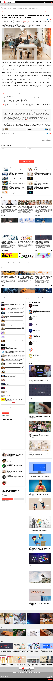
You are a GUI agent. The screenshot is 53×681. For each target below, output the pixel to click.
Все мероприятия (40, 360)
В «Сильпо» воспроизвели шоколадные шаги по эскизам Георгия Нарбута (15, 391)
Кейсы (1, 641)
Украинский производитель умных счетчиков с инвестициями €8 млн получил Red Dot (15, 395)
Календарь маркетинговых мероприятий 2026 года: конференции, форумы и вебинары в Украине (15, 352)
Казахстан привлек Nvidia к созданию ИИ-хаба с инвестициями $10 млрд (10, 433)
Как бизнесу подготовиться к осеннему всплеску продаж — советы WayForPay (14, 367)
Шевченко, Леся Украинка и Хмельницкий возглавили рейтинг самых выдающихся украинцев (14, 328)
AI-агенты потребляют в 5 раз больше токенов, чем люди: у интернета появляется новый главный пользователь (14, 312)
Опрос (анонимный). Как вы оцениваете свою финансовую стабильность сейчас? (11, 491)
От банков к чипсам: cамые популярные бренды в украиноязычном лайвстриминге (12, 387)
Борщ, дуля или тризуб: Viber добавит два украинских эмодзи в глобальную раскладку (14, 332)
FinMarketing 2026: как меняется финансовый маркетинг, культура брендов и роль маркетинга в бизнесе (15, 348)
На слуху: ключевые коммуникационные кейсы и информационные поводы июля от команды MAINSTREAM (39, 398)
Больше (13, 402)
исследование (32, 24)
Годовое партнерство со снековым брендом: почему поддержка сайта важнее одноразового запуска (19, 651)
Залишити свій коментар (47, 139)
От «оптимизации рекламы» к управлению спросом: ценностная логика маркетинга (38, 531)
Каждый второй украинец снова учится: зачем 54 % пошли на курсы (14, 379)
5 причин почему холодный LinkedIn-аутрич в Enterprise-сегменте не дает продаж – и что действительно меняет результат (41, 188)
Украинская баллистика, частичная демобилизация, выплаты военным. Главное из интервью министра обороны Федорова (13, 426)
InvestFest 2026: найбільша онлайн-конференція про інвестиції (41, 312)
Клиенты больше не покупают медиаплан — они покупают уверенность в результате (39, 512)
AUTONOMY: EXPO (36, 330)
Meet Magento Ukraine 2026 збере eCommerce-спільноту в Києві (41, 324)
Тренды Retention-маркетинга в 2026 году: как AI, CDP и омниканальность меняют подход (38, 567)
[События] (49, 2)
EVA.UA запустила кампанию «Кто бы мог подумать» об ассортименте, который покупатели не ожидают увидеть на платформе (39, 435)
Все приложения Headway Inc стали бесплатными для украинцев (15, 343)
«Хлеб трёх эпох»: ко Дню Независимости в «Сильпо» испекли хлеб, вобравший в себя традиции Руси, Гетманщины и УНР (14, 340)
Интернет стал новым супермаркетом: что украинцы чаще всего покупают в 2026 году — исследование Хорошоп (41, 183)
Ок (50, 679)
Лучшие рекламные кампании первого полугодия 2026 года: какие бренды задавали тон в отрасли (39, 454)
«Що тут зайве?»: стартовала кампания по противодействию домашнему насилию (14, 363)
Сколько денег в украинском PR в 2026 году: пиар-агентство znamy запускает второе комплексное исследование (14, 371)
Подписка (51, 2)
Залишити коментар (26, 161)
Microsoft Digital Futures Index (16, 61)
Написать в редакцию (6, 135)
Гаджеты (2, 627)
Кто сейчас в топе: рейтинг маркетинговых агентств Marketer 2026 (16, 174)
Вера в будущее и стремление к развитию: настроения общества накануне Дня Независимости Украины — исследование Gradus (15, 356)
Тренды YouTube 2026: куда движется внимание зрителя (38, 494)
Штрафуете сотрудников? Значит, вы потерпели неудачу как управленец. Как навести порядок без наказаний (39, 549)
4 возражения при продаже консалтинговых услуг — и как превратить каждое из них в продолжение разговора (42, 174)
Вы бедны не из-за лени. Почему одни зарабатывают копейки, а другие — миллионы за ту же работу (40, 585)
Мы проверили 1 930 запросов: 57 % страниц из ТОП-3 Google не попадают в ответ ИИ (41, 169)
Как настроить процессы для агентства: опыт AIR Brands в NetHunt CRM (39, 476)
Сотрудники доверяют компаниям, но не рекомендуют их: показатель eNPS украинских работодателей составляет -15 (16, 193)
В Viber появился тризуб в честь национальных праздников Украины (14, 336)
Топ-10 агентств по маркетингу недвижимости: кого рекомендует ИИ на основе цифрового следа (17, 169)
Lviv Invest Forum (36, 317)
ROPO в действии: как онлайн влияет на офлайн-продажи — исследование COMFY (16, 188)
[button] (51, 197)
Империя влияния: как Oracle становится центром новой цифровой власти (39, 604)
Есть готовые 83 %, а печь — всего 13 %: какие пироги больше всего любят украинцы (14, 320)
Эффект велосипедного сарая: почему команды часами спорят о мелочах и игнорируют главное (33, 665)
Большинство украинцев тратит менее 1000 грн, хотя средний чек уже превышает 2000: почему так (17, 183)
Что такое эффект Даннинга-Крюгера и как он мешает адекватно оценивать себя (20, 665)
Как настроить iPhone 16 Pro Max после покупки (20, 637)
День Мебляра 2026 (36, 336)
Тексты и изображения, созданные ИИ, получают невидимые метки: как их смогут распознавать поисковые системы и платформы (14, 384)
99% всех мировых (25, 21)
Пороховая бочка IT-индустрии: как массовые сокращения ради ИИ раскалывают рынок (12, 445)
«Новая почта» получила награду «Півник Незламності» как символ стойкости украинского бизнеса (14, 309)
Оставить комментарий (5, 500)
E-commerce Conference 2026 (38, 342)
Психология (3, 655)
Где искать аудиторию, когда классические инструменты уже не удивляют (33, 651)
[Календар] (48, 2)
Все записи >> (37, 215)
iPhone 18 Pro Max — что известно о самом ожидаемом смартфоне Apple (33, 637)
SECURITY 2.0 (35, 349)
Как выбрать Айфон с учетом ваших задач (6, 637)
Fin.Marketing (35, 305)
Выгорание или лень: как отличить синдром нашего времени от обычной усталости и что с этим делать (6, 665)
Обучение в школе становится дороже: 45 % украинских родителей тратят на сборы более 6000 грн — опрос (13, 360)
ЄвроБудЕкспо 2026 (36, 355)
